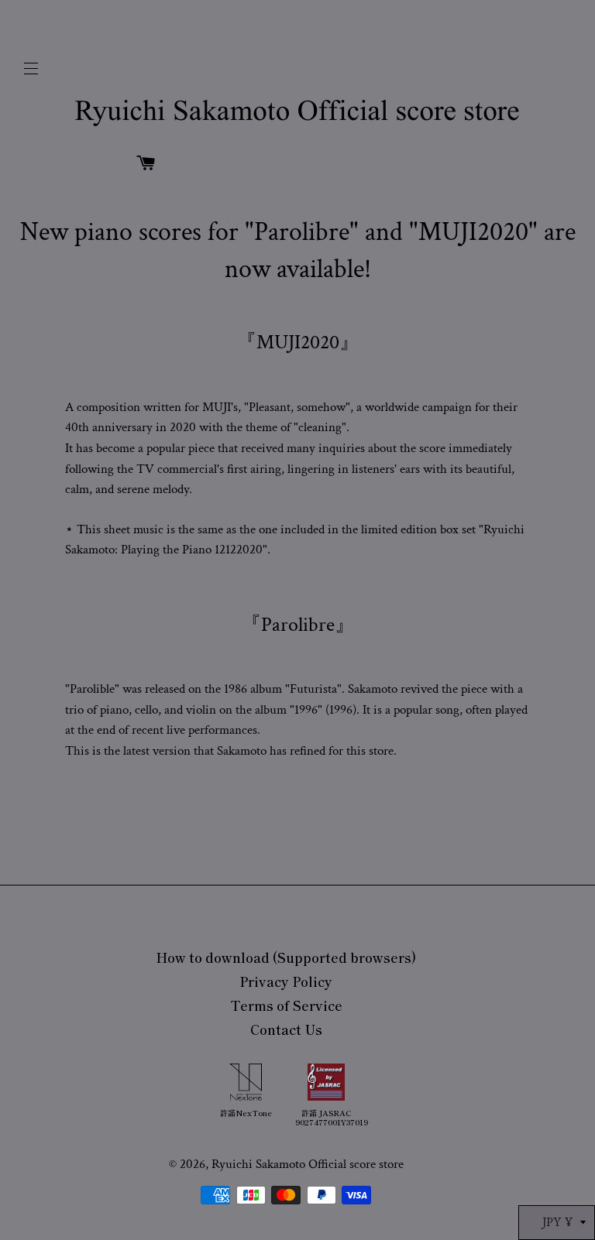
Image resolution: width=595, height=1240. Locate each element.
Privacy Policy (285, 981)
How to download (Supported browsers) (286, 957)
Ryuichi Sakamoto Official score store (308, 1164)
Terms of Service (286, 1005)
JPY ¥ (557, 1222)
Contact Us (286, 1029)
